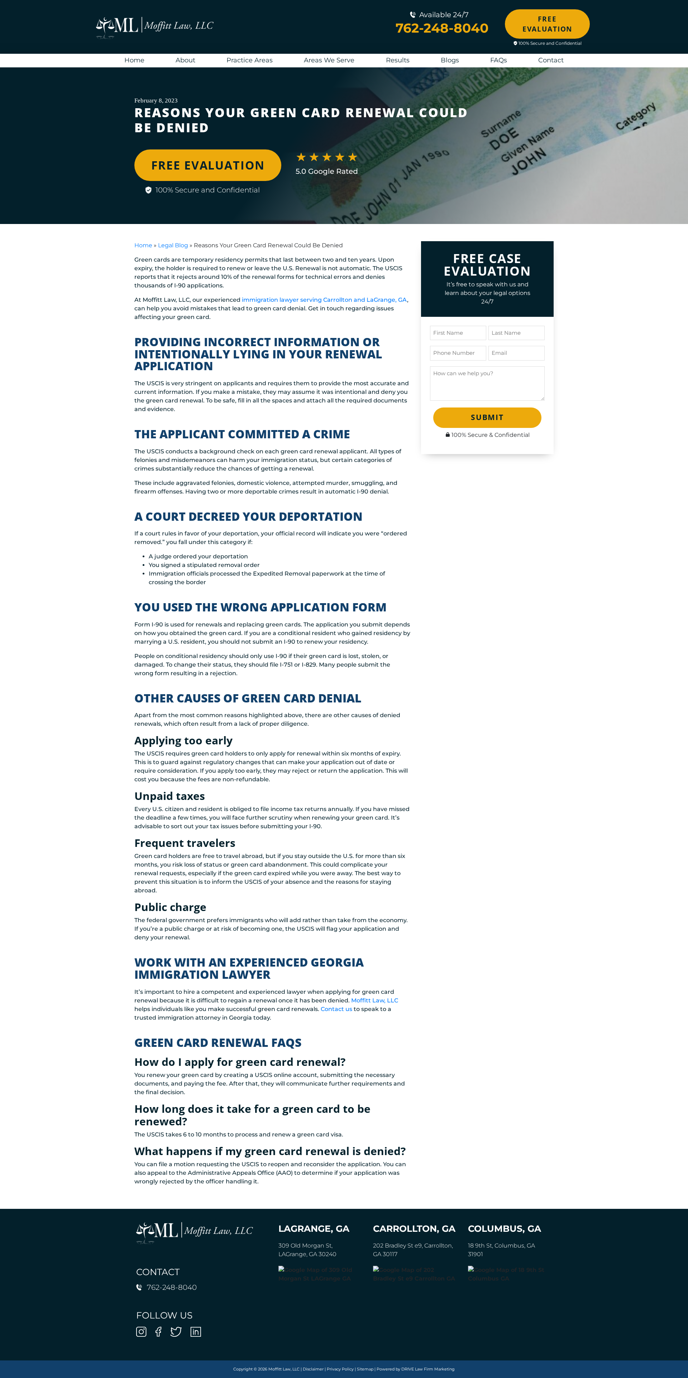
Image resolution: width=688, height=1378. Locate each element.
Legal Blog (173, 245)
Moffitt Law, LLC (374, 1000)
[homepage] (155, 27)
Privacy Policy (340, 1369)
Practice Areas (249, 60)
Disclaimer (313, 1369)
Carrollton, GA (414, 1228)
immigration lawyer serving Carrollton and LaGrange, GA (324, 299)
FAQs (498, 60)
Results (398, 60)
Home (134, 60)
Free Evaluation (547, 23)
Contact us (336, 1009)
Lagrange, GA (313, 1228)
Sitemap (365, 1369)
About (185, 60)
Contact (551, 60)
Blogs (450, 60)
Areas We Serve (329, 60)
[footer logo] (194, 1233)
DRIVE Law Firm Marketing (428, 1369)
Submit (487, 417)
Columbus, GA (504, 1228)
